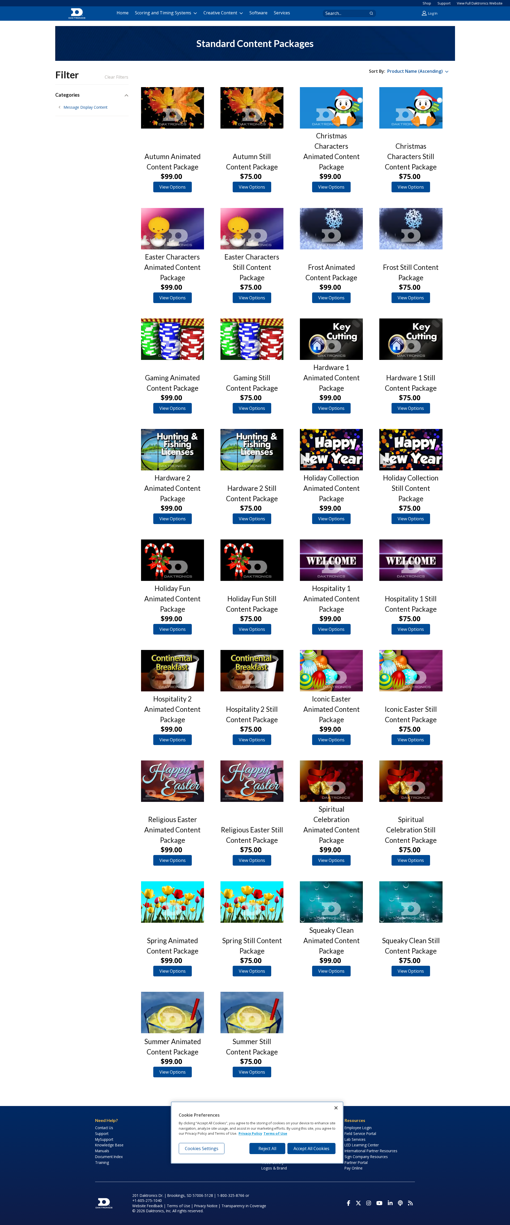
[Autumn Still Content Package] (251, 108)
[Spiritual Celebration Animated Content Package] (331, 781)
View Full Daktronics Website (480, 3)
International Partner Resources (371, 1150)
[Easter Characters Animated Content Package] (172, 228)
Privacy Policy (250, 1133)
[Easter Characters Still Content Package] (251, 228)
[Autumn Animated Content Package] (172, 108)
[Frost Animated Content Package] (331, 228)
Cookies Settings (201, 1148)
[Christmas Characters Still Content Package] (410, 108)
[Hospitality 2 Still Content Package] (251, 670)
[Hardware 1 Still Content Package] (410, 339)
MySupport (104, 1139)
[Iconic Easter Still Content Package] (410, 670)
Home (123, 13)
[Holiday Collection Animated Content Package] (331, 449)
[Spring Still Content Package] (251, 902)
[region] (257, 1132)
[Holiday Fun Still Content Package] (251, 560)
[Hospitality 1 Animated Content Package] (331, 560)
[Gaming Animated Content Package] (172, 339)
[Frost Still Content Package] (410, 228)
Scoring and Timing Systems (163, 13)
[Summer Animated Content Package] (172, 1012)
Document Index (109, 1156)
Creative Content (220, 13)
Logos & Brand (274, 1168)
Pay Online (354, 1168)
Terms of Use (178, 1205)
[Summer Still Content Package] (251, 1012)
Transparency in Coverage (244, 1205)
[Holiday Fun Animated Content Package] (172, 560)
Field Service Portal (360, 1133)
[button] (430, 13)
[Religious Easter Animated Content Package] (172, 781)
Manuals (102, 1150)
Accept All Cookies (311, 1148)
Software (258, 13)
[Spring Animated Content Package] (172, 902)
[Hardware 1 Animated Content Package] (331, 339)
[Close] (336, 1108)
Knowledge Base (109, 1144)
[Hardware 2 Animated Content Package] (172, 449)
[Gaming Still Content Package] (251, 339)
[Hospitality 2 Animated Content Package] (172, 670)
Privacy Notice (206, 1205)
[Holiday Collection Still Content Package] (410, 449)
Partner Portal (356, 1162)
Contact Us (104, 1127)
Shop (427, 3)
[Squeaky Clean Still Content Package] (410, 902)
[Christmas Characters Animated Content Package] (331, 108)
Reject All (267, 1148)
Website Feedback (147, 1205)
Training (102, 1162)
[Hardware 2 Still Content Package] (251, 449)
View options (172, 187)
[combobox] (344, 13)
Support (443, 3)
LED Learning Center (362, 1144)
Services (282, 13)
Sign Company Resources (366, 1156)
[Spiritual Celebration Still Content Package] (410, 781)
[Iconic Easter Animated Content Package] (331, 670)
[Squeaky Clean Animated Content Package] (331, 902)
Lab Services (355, 1139)
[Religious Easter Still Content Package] (251, 781)
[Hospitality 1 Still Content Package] (410, 560)
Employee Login (358, 1127)
